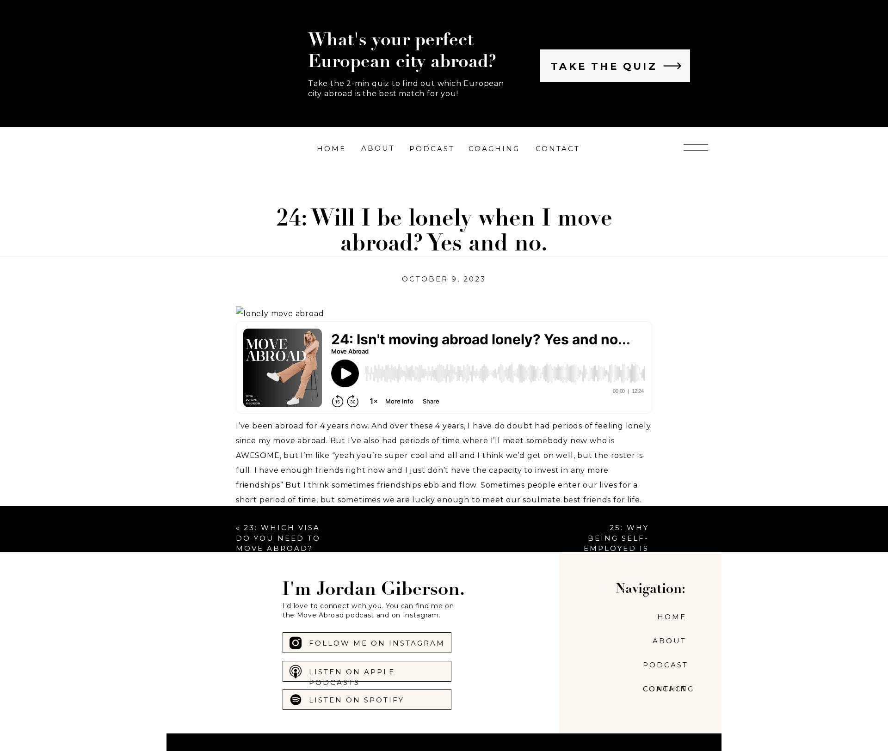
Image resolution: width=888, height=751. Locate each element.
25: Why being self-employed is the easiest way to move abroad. (616, 558)
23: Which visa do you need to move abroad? (278, 538)
